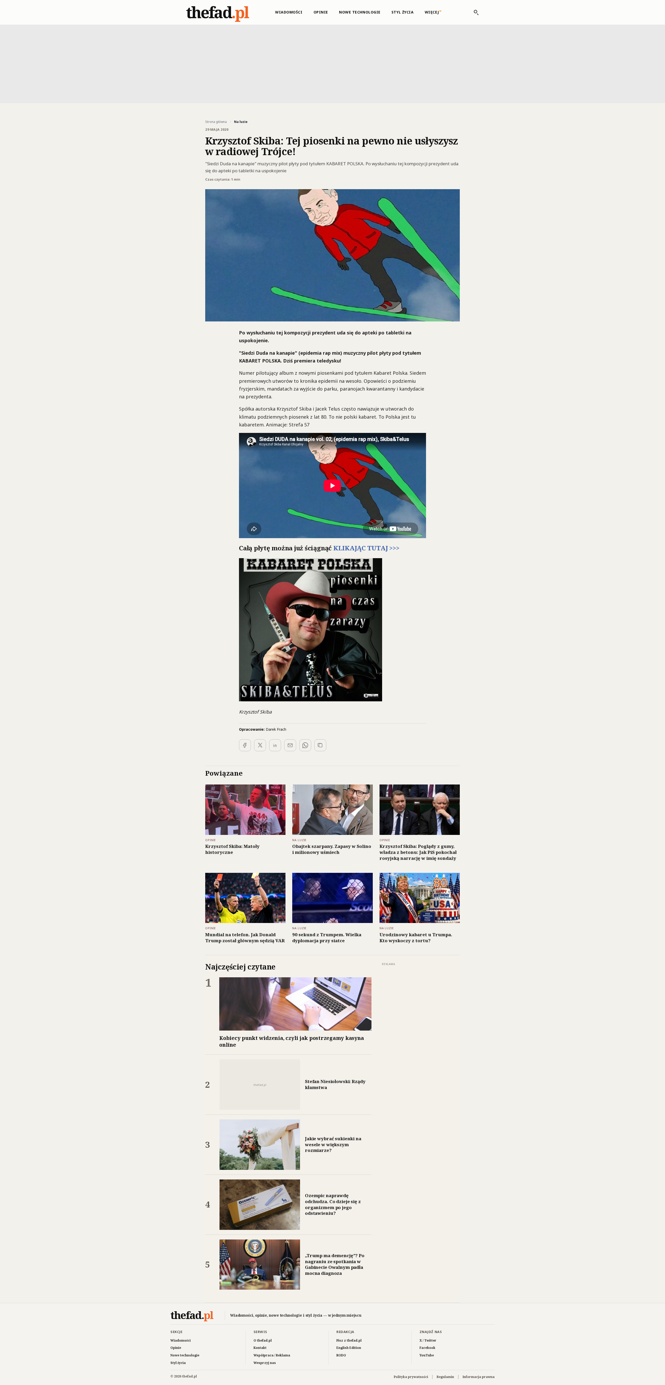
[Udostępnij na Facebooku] (245, 745)
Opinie (321, 12)
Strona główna (216, 122)
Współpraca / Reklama (272, 1355)
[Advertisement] (332, 63)
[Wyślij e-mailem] (290, 745)
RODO (341, 1355)
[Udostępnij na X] (260, 745)
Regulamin (445, 1377)
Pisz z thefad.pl (349, 1340)
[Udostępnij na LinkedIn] (275, 745)
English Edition (348, 1348)
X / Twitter (428, 1340)
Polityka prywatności (411, 1377)
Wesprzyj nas (265, 1363)
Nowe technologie (360, 12)
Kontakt (260, 1348)
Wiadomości (289, 12)
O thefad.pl (263, 1340)
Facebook (427, 1348)
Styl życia (402, 12)
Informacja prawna (479, 1377)
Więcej (432, 12)
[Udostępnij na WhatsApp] (305, 745)
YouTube (427, 1355)
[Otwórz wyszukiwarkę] (473, 12)
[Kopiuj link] (320, 745)
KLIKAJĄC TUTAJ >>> (366, 548)
